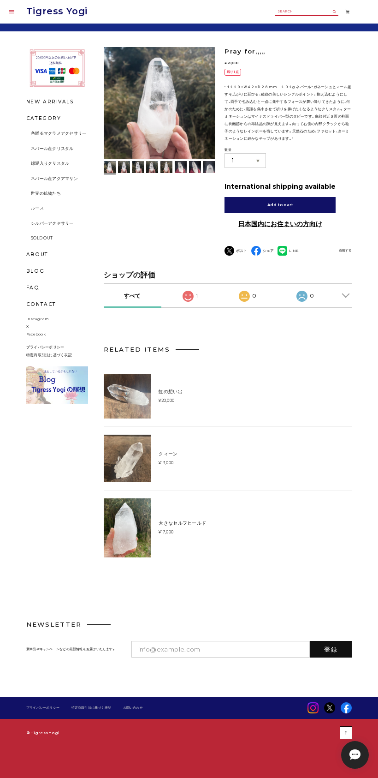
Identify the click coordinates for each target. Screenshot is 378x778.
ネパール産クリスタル (52, 148)
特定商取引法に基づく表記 (49, 355)
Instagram (37, 319)
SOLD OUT (42, 238)
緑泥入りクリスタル (50, 163)
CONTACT (41, 304)
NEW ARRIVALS (50, 102)
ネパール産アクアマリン (54, 178)
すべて (132, 295)
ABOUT (37, 254)
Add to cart (280, 205)
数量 (227, 150)
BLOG (35, 271)
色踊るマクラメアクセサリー (58, 133)
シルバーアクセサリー (52, 223)
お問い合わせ (133, 708)
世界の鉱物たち (46, 193)
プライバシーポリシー (45, 347)
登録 (330, 649)
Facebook (36, 334)
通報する (345, 250)
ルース (37, 208)
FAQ (33, 288)
